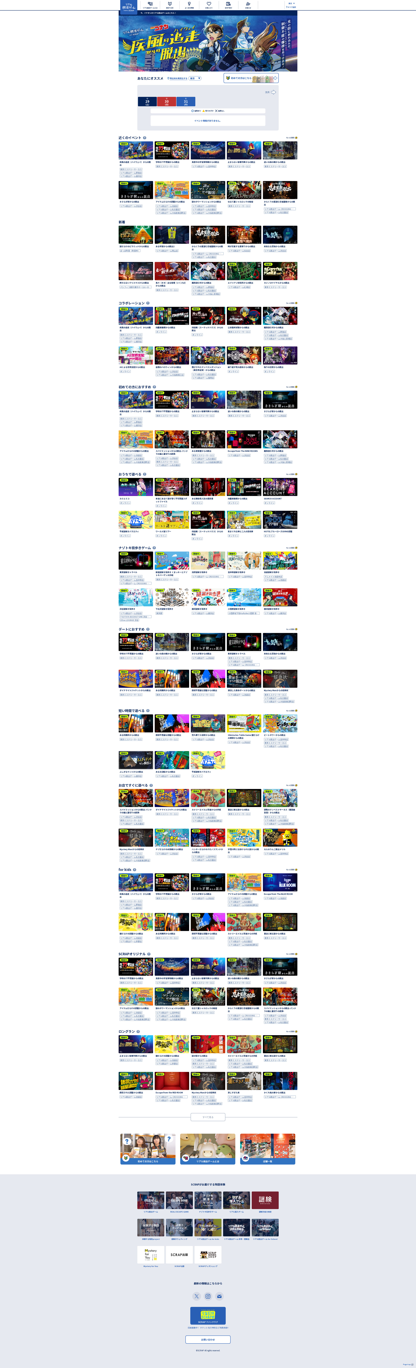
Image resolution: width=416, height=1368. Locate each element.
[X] (196, 1296)
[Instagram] (208, 1296)
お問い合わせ (208, 1339)
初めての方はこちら (241, 78)
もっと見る (290, 137)
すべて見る (208, 1117)
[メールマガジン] (219, 1296)
